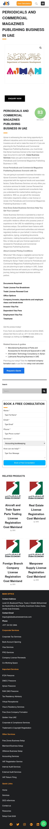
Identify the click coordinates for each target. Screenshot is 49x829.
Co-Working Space (10, 662)
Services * (8, 438)
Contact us (6, 805)
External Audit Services (11, 772)
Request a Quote (14, 370)
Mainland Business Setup (12, 745)
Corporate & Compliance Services (16, 722)
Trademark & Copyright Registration (16, 727)
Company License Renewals (14, 657)
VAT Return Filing (9, 777)
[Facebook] (11, 824)
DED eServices (8, 800)
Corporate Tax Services (11, 636)
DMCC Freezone (9, 680)
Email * (6, 419)
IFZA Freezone (8, 675)
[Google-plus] (31, 824)
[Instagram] (24, 824)
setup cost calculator (35, 363)
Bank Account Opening (11, 642)
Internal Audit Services (11, 766)
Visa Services (7, 647)
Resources (6, 811)
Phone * (7, 429)
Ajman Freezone (9, 686)
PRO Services (8, 652)
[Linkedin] (38, 824)
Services (5, 795)
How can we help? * (12, 448)
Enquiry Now (14, 98)
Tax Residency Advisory (12, 696)
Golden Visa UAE (9, 717)
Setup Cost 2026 (9, 816)
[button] (43, 3)
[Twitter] (17, 824)
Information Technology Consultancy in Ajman (26, 353)
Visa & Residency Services (13, 707)
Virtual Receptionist (10, 701)
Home (4, 790)
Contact (26, 336)
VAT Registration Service (12, 761)
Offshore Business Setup (12, 751)
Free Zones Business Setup (13, 740)
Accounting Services (10, 756)
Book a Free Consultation (24, 462)
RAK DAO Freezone (10, 691)
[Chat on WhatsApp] (43, 823)
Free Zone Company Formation (15, 712)
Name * (7, 410)
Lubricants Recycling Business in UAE (23, 356)
